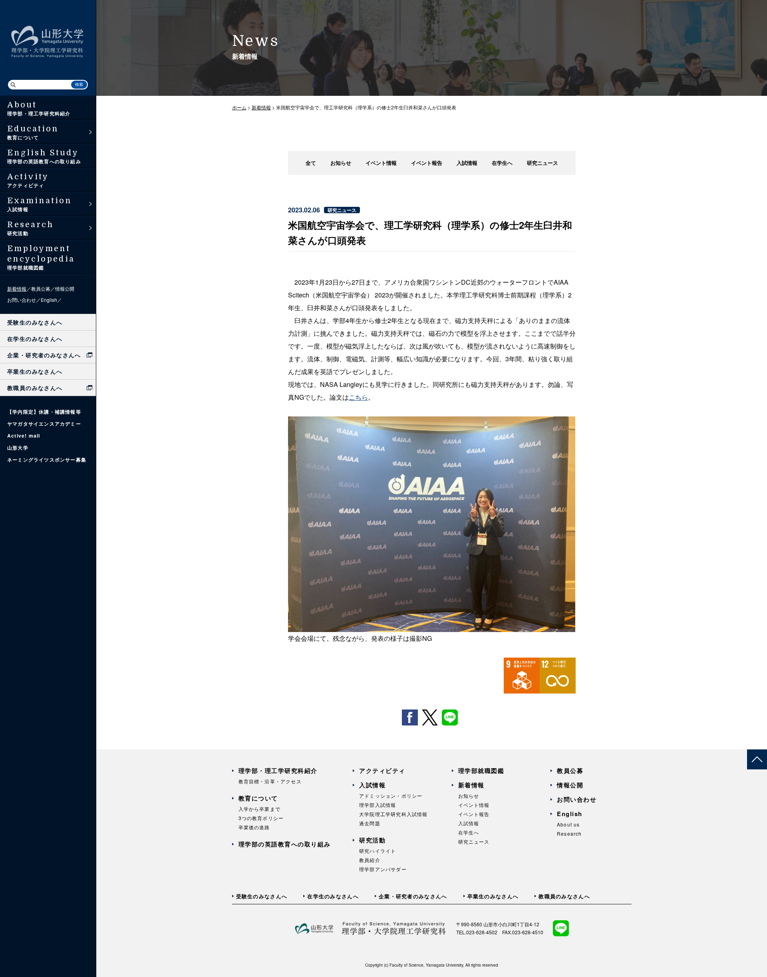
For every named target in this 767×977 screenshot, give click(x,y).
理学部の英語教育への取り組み (284, 844)
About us (568, 824)
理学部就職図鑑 (481, 770)
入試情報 (467, 162)
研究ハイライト (377, 850)
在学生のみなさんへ (35, 339)
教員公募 (40, 288)
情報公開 (64, 288)
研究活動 (372, 840)
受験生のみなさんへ (35, 322)
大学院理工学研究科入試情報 (393, 814)
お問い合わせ (21, 299)
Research (569, 833)
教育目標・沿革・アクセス (270, 781)
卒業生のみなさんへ (35, 371)
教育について (258, 798)
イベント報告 (426, 162)
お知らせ (340, 162)
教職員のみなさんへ (35, 388)
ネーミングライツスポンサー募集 (46, 459)
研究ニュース (542, 162)
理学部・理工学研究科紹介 (278, 770)
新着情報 (16, 288)
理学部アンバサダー (383, 869)
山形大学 (17, 447)
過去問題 (369, 823)
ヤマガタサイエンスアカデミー (44, 423)
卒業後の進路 (254, 827)
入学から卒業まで (259, 808)
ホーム (239, 107)
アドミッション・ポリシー (390, 795)
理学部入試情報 (377, 804)
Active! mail (23, 435)
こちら (358, 397)
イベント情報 (381, 162)
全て (311, 162)
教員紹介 (369, 859)
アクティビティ (382, 770)
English (49, 299)
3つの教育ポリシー (261, 817)
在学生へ (502, 162)
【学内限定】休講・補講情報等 (44, 411)
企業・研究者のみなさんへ (44, 355)
